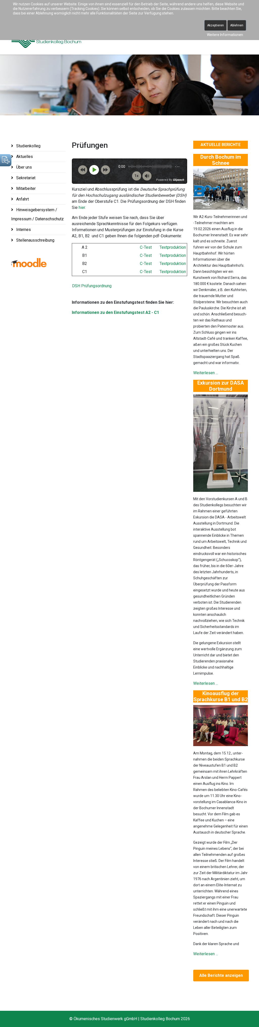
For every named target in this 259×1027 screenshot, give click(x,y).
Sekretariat (25, 177)
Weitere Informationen (225, 35)
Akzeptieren (215, 25)
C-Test (146, 247)
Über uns (23, 167)
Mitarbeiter (25, 188)
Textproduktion (173, 247)
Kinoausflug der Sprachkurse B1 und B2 (220, 696)
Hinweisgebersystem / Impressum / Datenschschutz (37, 214)
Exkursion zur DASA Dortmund (220, 386)
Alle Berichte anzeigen (221, 975)
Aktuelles (24, 156)
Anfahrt (22, 199)
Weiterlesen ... (205, 372)
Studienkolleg (27, 145)
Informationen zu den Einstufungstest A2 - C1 (115, 312)
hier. (82, 207)
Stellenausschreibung (34, 240)
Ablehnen (236, 25)
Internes (23, 229)
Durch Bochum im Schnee (220, 160)
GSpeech (178, 179)
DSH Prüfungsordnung (92, 285)
